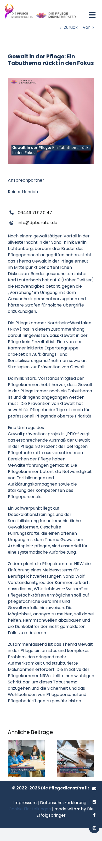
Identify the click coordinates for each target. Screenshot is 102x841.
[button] (12, 759)
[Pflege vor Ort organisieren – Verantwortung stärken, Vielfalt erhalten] (26, 743)
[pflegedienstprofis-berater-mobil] (40, 5)
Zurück (71, 27)
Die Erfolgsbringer (65, 812)
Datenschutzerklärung (63, 803)
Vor (86, 27)
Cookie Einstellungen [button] (30, 809)
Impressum (25, 803)
